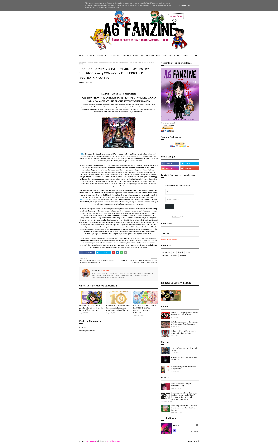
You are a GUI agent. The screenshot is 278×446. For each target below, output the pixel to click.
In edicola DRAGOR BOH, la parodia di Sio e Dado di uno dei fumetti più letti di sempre (91, 307)
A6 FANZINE (166, 252)
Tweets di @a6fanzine (169, 240)
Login (190, 441)
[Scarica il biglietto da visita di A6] (171, 301)
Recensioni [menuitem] (114, 55)
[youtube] (189, 168)
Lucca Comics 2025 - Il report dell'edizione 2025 (181, 385)
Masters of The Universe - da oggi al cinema (184, 349)
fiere (174, 252)
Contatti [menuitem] (184, 55)
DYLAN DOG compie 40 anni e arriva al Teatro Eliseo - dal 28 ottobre (184, 314)
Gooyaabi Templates (113, 441)
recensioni (183, 256)
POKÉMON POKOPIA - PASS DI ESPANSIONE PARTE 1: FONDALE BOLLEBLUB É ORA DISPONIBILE (144, 309)
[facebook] (170, 163)
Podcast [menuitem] (126, 55)
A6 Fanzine (83, 82)
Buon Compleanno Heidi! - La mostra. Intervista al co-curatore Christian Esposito (184, 408)
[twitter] (189, 163)
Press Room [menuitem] (174, 55)
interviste (174, 256)
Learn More (181, 5)
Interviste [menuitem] (101, 55)
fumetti (180, 252)
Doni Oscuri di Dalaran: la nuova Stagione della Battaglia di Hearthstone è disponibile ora (118, 307)
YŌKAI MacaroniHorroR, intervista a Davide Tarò (184, 358)
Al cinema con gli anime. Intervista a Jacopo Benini (183, 368)
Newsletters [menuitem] (138, 55)
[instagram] (170, 168)
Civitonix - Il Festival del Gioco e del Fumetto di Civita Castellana (183, 332)
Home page (83, 62)
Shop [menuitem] (165, 55)
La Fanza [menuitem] (90, 55)
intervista (165, 256)
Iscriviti (169, 207)
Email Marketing (176, 216)
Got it (190, 5)
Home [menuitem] (81, 55)
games (188, 252)
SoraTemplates (91, 441)
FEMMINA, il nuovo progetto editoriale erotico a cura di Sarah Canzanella (184, 323)
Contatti (196, 441)
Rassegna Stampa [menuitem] (153, 55)
